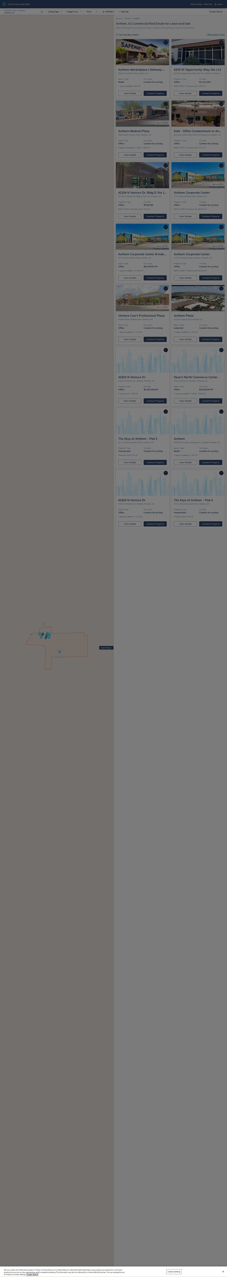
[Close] (223, 1271)
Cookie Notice (32, 1274)
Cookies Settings (174, 1272)
